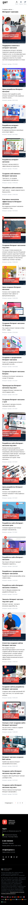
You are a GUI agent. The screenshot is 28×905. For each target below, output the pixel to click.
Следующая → (9, 803)
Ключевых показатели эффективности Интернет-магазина (12, 202)
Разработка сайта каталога (12, 188)
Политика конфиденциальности (8, 893)
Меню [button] (25, 4)
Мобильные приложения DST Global (12, 822)
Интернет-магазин (10, 12)
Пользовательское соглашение (17, 892)
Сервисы (21, 4)
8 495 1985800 (7, 841)
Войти (16, 4)
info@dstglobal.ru (8, 850)
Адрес (4, 829)
